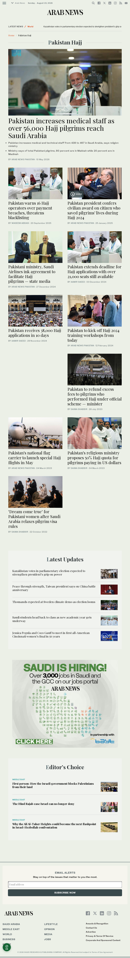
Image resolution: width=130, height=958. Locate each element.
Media (48, 934)
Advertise (91, 932)
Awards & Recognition (97, 923)
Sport (7, 944)
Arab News (20, 3)
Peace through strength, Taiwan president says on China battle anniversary (54, 588)
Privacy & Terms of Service (99, 936)
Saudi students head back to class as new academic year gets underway (52, 618)
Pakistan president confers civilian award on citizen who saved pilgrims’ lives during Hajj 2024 (94, 210)
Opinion (49, 929)
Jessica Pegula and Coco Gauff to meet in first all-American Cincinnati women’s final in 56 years (51, 634)
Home (11, 35)
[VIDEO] (95, 183)
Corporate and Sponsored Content (103, 940)
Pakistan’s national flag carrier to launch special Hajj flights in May (34, 457)
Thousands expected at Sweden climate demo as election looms (53, 602)
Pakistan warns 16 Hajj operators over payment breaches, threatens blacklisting (30, 210)
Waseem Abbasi (20, 223)
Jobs (47, 939)
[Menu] (4, 3)
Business (9, 939)
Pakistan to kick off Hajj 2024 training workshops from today (93, 335)
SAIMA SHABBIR (79, 409)
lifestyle (51, 924)
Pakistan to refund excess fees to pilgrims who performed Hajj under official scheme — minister (95, 396)
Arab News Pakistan (23, 159)
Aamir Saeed (78, 282)
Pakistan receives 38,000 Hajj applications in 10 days (34, 333)
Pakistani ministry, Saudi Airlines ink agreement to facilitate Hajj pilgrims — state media (31, 274)
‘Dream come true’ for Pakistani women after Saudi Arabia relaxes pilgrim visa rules (34, 519)
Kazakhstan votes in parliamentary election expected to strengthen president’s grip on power (86, 26)
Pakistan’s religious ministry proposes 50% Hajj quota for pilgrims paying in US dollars (94, 457)
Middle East (18, 779)
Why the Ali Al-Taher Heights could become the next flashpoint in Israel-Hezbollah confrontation (54, 825)
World (30, 26)
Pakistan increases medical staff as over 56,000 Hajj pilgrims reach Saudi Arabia (61, 128)
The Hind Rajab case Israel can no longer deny (43, 804)
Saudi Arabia (11, 924)
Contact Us (91, 928)
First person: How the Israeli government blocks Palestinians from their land (53, 785)
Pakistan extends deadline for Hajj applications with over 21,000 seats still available (94, 271)
